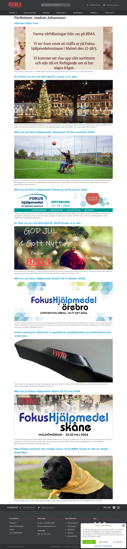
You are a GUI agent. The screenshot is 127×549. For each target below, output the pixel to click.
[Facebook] (114, 507)
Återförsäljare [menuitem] (77, 13)
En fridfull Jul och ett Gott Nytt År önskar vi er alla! (45, 77)
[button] (123, 525)
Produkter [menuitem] (12, 13)
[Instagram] (118, 507)
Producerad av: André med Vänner (15, 546)
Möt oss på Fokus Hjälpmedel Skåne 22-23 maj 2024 (47, 391)
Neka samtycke (103, 542)
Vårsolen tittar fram (26, 23)
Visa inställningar (117, 542)
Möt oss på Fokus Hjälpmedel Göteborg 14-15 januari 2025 (50, 190)
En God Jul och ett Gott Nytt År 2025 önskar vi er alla (47, 223)
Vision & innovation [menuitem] (30, 13)
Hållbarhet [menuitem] (46, 13)
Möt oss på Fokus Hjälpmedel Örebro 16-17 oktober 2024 (49, 278)
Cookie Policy (98, 546)
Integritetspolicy (107, 546)
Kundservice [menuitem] (109, 13)
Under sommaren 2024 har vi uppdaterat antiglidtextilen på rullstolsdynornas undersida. (62, 334)
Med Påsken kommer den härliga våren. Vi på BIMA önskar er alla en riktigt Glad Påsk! (61, 450)
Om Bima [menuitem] (93, 13)
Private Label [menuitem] (60, 13)
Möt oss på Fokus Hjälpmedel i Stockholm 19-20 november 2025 (54, 132)
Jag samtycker (89, 542)
